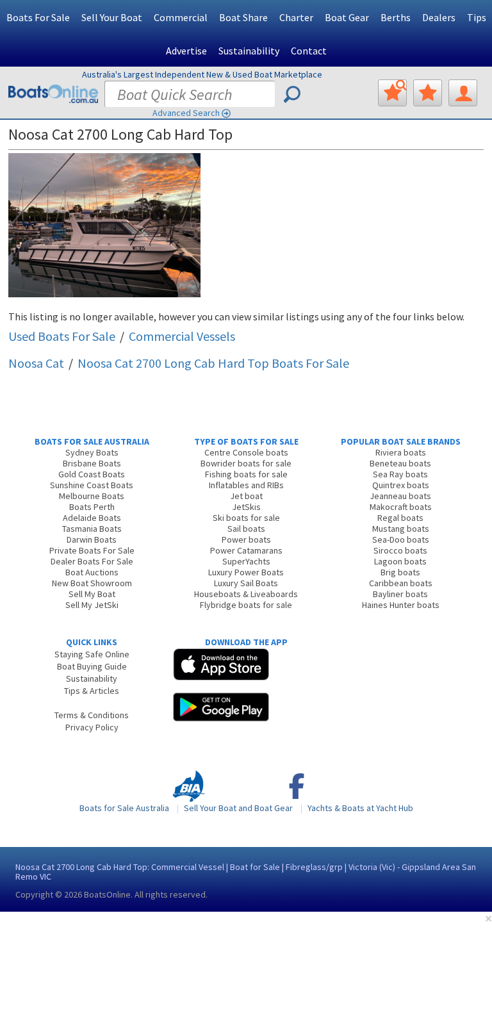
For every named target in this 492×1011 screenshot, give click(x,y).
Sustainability (248, 50)
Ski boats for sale (246, 517)
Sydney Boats (92, 452)
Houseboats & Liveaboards (246, 594)
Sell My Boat (92, 594)
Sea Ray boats (400, 474)
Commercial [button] (181, 17)
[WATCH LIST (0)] (427, 93)
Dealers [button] (438, 17)
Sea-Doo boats (400, 539)
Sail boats (246, 528)
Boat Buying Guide (92, 666)
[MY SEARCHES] (392, 93)
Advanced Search (186, 113)
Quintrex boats (400, 485)
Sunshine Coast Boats (91, 485)
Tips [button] (476, 17)
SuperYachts (246, 561)
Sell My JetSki (92, 605)
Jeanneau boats (400, 496)
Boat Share (243, 17)
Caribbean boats (400, 583)
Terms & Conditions (91, 715)
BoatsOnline (107, 894)
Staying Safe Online (91, 654)
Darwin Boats (92, 539)
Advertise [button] (186, 50)
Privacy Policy (92, 727)
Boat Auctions (92, 572)
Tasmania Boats (92, 528)
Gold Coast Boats (91, 474)
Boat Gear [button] (347, 17)
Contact (309, 50)
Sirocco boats (400, 550)
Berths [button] (396, 17)
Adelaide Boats (92, 517)
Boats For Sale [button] (38, 17)
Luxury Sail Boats (246, 583)
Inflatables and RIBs (246, 485)
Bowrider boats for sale (246, 463)
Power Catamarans (246, 550)
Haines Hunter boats (400, 605)
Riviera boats (400, 452)
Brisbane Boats (92, 463)
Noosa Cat (36, 363)
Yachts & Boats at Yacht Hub (360, 808)
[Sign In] (463, 93)
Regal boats (400, 517)
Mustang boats (400, 528)
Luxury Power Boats (246, 572)
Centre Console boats (246, 452)
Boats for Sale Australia (124, 808)
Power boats (246, 539)
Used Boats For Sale (61, 336)
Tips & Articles (91, 690)
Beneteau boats (400, 463)
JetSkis (246, 507)
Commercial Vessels (182, 336)
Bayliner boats (400, 594)
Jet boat (246, 496)
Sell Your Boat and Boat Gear (238, 808)
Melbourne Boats (91, 496)
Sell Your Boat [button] (111, 17)
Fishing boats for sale (246, 474)
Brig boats (400, 572)
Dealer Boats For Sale (92, 561)
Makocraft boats (401, 507)
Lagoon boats (400, 561)
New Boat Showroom (92, 583)
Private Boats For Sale (92, 550)
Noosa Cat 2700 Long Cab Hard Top (213, 363)
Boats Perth (92, 507)
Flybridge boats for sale (246, 605)
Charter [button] (296, 17)
